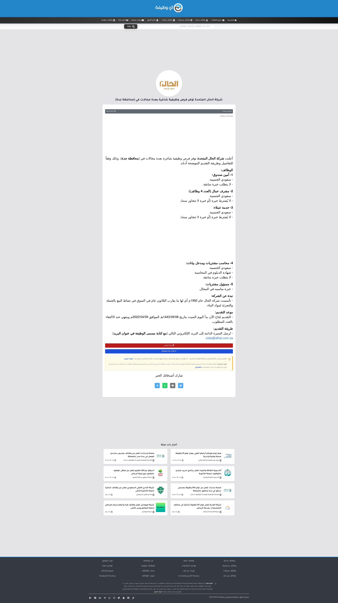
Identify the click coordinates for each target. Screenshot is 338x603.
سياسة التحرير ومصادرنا (188, 576)
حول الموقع (107, 561)
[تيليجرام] (104, 598)
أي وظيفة (223, 597)
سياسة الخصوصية (107, 576)
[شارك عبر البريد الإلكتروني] (172, 385)
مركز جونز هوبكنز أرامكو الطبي (208, 460)
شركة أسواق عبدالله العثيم (142, 477)
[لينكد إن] (99, 598)
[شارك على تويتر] (180, 385)
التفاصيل (198, 367)
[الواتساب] (109, 598)
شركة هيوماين (147, 512)
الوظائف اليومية (148, 566)
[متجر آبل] (94, 598)
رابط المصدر (168, 345)
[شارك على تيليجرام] (157, 385)
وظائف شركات (227, 111)
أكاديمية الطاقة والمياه (211, 477)
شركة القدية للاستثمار (211, 512)
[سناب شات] (123, 598)
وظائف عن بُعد (229, 576)
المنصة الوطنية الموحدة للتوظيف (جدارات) (137, 460)
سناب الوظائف (148, 571)
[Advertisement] (169, 50)
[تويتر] (118, 598)
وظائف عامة (189, 561)
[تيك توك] (133, 598)
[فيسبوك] (128, 598)
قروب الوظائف (148, 576)
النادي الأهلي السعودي (144, 495)
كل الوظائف (148, 561)
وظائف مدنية (229, 561)
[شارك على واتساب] (164, 385)
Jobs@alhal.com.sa (219, 337)
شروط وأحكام (107, 571)
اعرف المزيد (128, 359)
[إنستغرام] (113, 598)
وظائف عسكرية (229, 566)
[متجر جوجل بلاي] (90, 598)
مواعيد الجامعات (189, 566)
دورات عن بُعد (189, 571)
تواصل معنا (107, 566)
